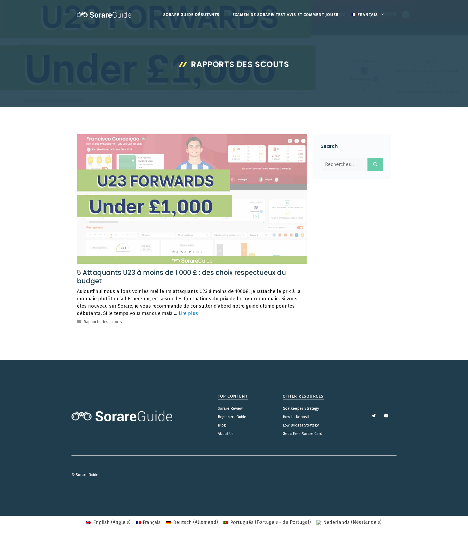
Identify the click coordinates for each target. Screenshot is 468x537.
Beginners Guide (232, 417)
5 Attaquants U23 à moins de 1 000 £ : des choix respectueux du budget (181, 276)
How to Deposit (296, 417)
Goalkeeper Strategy (301, 408)
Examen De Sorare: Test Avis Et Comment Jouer (285, 14)
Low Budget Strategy (301, 425)
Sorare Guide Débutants (191, 14)
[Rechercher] (375, 164)
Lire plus (188, 313)
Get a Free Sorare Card (302, 433)
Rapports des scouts (102, 321)
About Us (225, 433)
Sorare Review (230, 408)
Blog (222, 425)
